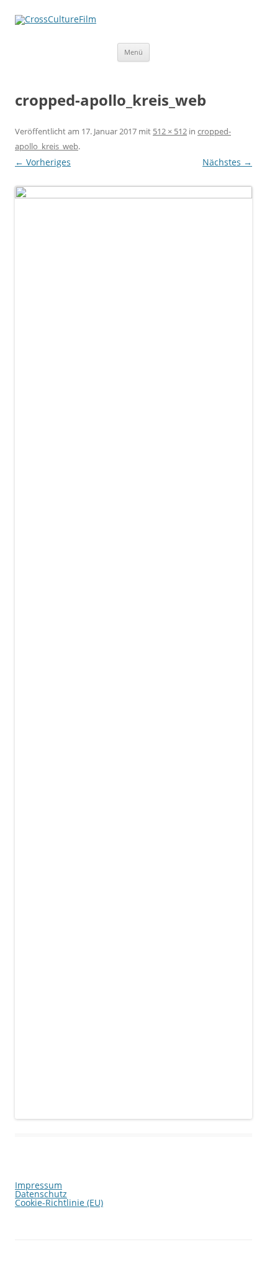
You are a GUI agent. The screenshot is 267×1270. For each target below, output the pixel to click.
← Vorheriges (43, 162)
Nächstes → (227, 162)
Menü (133, 52)
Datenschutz (41, 1194)
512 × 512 (170, 131)
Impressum (38, 1185)
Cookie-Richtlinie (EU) (59, 1202)
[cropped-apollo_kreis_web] (133, 652)
